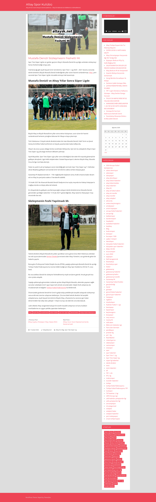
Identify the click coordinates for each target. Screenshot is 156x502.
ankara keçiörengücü (113, 203)
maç (114, 462)
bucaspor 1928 (111, 236)
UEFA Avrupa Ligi (112, 396)
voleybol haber (111, 411)
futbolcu (111, 451)
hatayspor (109, 297)
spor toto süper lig (64, 312)
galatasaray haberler (113, 272)
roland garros (111, 340)
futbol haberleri (109, 454)
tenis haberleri (111, 368)
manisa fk (109, 320)
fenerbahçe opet (111, 264)
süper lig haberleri (112, 360)
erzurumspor (110, 252)
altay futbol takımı (119, 435)
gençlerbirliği (110, 284)
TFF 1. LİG (109, 373)
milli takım (109, 322)
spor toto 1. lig (117, 470)
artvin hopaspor (111, 208)
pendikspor (110, 330)
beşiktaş (109, 226)
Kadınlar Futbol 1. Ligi (113, 305)
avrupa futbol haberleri (114, 211)
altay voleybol (110, 198)
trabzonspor (110, 378)
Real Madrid (110, 338)
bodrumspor (110, 231)
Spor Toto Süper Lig (71, 330)
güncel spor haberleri (113, 295)
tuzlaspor (109, 391)
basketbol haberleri (112, 224)
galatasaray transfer (113, 277)
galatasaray (110, 269)
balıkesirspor (110, 216)
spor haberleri (111, 353)
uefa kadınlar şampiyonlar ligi (116, 398)
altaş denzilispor (111, 178)
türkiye (108, 383)
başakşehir (110, 221)
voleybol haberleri (112, 414)
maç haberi (120, 462)
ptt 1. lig (109, 335)
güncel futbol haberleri (114, 292)
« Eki (105, 152)
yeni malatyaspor (112, 416)
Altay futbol (117, 432)
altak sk (107, 432)
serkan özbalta (54, 312)
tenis (108, 366)
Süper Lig (118, 472)
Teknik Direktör (74, 312)
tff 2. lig (108, 376)
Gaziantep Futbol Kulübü (114, 282)
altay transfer (110, 196)
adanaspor (110, 173)
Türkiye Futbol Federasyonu (56, 288)
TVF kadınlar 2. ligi (112, 393)
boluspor (109, 234)
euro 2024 (109, 254)
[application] (116, 26)
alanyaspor (110, 176)
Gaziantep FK (110, 279)
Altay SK (58, 330)
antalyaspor (110, 206)
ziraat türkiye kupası (113, 419)
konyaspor (109, 315)
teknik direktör (111, 363)
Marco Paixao (108, 462)
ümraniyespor (111, 404)
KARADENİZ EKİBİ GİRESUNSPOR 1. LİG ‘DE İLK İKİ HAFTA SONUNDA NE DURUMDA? (116, 106)
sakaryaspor (110, 343)
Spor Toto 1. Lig (111, 355)
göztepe (109, 290)
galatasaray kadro (112, 274)
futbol (108, 267)
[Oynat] (106, 31)
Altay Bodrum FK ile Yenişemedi (117, 71)
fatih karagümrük (112, 259)
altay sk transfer (111, 193)
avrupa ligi (109, 214)
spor (107, 350)
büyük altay (36, 312)
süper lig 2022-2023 (110, 475)
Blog (62, 330)
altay (30, 312)
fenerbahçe (110, 262)
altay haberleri (111, 186)
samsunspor (110, 345)
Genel (108, 287)
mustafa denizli (45, 312)
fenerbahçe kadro (122, 448)
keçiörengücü (110, 312)
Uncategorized (111, 406)
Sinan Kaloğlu (117, 467)
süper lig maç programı (111, 478)
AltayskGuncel (47, 330)
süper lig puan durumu (111, 481)
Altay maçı (107, 437)
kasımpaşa (109, 307)
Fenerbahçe (123, 445)
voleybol (109, 409)
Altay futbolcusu (109, 435)
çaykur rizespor (111, 239)
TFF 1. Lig (120, 481)
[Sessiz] (123, 31)
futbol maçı (117, 454)
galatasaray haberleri (110, 459)
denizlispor (110, 241)
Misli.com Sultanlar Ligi (114, 325)
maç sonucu (110, 317)
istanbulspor (110, 302)
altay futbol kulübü (112, 183)
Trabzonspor (108, 483)
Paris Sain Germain (112, 328)
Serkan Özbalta (52, 256)
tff (107, 371)
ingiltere (109, 300)
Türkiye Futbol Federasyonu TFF (117, 388)
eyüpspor (109, 257)
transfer (115, 483)
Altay (91, 72)
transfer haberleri (112, 381)
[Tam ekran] (125, 31)
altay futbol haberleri (113, 181)
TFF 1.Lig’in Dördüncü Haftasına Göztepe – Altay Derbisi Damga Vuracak (116, 93)
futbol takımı (108, 456)
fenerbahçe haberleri (110, 448)
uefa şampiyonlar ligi (113, 401)
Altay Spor (120, 440)
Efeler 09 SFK (110, 249)
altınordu (109, 201)
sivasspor (109, 348)
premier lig (110, 333)
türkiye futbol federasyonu (115, 386)
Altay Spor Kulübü (39, 4)
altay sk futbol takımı (113, 191)
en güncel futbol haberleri (111, 445)
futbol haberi (118, 451)
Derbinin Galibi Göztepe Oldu (116, 83)
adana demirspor (112, 170)
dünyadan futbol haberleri (115, 244)
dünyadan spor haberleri (114, 246)
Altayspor (107, 443)
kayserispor (110, 310)
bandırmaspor (111, 219)
